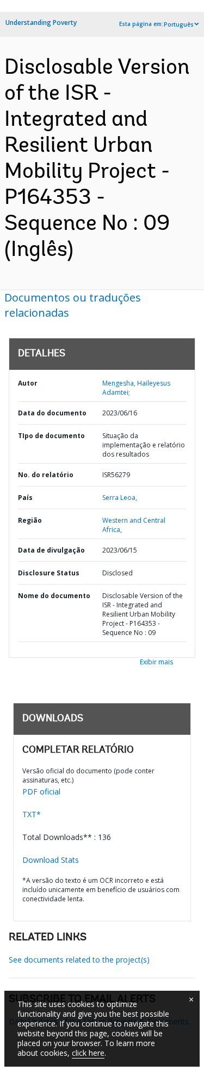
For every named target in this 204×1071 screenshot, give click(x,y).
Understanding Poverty (41, 22)
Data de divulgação (51, 550)
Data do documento (52, 413)
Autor (28, 383)
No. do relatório (45, 474)
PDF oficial (41, 791)
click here (88, 1053)
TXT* (31, 814)
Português (179, 24)
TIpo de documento (51, 435)
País (25, 497)
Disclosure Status (48, 573)
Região (30, 520)
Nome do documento (54, 595)
